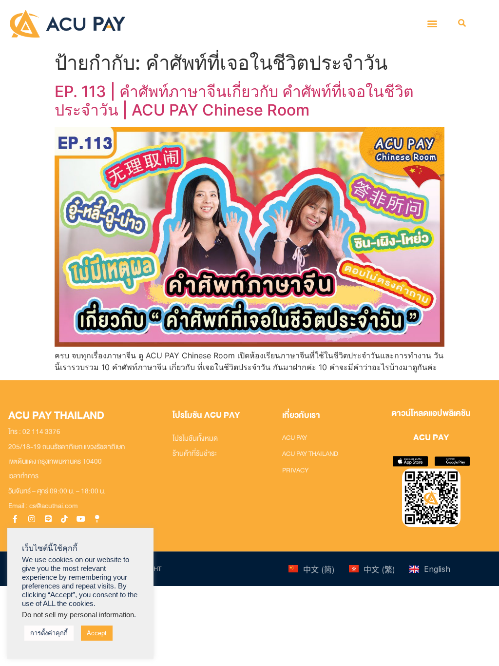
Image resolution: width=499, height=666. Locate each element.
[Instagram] (31, 519)
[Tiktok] (65, 519)
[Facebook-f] (15, 519)
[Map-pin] (98, 519)
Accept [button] (97, 633)
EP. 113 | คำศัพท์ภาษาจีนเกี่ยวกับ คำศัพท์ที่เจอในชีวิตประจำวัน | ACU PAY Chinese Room (234, 100)
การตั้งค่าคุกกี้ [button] (49, 633)
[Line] (48, 519)
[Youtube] (81, 519)
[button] (432, 24)
